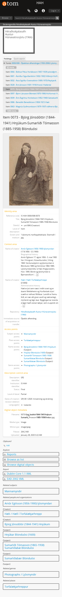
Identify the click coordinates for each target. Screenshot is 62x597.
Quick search (19, 58)
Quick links (43, 10)
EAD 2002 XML (15, 479)
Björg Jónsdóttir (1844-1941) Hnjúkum (40, 347)
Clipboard (28, 10)
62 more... (11, 67)
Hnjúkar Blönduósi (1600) (34, 352)
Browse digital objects (20, 464)
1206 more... (12, 111)
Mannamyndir (30, 334)
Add (8, 445)
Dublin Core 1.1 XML (18, 473)
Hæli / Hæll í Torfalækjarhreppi (34, 280)
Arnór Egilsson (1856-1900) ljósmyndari (37, 248)
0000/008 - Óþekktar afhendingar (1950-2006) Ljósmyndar (36, 63)
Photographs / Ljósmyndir (35, 365)
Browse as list (15, 459)
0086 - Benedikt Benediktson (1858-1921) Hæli (29, 102)
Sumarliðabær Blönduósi (34, 361)
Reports (11, 454)
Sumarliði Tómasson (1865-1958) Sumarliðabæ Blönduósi (24, 546)
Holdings (8, 58)
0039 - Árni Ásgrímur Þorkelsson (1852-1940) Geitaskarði (34, 98)
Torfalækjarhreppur (32, 340)
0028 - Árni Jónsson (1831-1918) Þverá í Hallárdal (30, 85)
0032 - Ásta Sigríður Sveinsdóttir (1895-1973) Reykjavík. (33, 80)
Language (36, 10)
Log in (53, 10)
